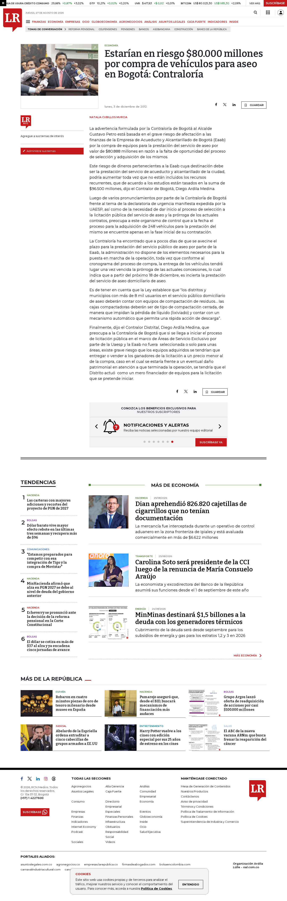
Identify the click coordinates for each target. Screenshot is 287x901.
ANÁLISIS (150, 21)
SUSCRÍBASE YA (211, 442)
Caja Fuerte (113, 791)
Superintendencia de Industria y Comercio (210, 821)
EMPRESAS (72, 21)
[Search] (255, 13)
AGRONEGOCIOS (130, 21)
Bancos (144, 29)
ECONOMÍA (55, 21)
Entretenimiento (151, 726)
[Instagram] (47, 779)
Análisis (144, 786)
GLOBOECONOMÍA (104, 21)
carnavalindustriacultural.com (41, 869)
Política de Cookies (156, 888)
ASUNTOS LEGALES (172, 21)
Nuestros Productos (194, 791)
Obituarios (112, 826)
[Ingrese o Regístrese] (281, 12)
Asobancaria (161, 29)
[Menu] (28, 21)
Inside (144, 821)
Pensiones (128, 29)
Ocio (143, 826)
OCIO (86, 21)
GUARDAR (256, 105)
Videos (110, 842)
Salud (228, 726)
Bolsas (32, 520)
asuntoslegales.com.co (36, 864)
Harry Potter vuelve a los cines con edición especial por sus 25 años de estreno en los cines (160, 737)
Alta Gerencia (114, 786)
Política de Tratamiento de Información (207, 811)
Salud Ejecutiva (150, 831)
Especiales (112, 811)
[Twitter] (225, 105)
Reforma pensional (81, 29)
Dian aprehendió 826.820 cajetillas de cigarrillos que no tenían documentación (191, 511)
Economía (147, 801)
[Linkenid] (39, 779)
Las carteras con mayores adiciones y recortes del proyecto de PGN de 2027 (49, 504)
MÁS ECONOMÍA (245, 655)
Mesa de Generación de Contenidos (205, 786)
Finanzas (77, 816)
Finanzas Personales (119, 816)
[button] (95, 427)
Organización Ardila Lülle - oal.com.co (248, 865)
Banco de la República (212, 29)
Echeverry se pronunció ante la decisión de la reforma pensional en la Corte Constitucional (51, 619)
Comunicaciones (38, 549)
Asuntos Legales (82, 791)
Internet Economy (83, 826)
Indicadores (79, 821)
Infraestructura (115, 821)
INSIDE (233, 21)
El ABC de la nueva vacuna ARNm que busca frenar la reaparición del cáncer (245, 737)
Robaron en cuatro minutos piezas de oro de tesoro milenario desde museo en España (77, 703)
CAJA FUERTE (196, 21)
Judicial (61, 726)
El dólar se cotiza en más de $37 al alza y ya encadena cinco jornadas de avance (50, 646)
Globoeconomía (151, 816)
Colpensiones (108, 29)
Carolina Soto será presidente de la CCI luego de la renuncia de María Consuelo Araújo (194, 569)
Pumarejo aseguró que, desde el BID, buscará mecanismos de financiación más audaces (159, 705)
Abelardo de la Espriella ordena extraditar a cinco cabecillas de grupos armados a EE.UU (76, 737)
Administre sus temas (40, 151)
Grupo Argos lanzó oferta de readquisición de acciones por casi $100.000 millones (244, 703)
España (61, 691)
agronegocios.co (68, 864)
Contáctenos (190, 796)
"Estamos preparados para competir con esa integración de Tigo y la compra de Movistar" (49, 560)
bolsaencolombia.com (174, 864)
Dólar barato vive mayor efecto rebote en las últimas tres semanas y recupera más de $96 (52, 531)
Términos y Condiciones (197, 806)
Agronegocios (81, 786)
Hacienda (33, 495)
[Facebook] (216, 105)
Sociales (77, 842)
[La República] (12, 20)
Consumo (78, 801)
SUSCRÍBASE (275, 3)
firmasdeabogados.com (138, 864)
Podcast (77, 831)
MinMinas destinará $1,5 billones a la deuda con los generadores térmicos (190, 618)
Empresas (78, 811)
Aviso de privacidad (194, 801)
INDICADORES (217, 21)
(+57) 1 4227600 (32, 798)
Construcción (183, 29)
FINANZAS (39, 21)
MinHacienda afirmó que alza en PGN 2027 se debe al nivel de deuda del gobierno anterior (50, 590)
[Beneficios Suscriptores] (268, 12)
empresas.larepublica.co (101, 864)
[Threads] (55, 779)
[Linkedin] (234, 105)
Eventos (145, 811)
